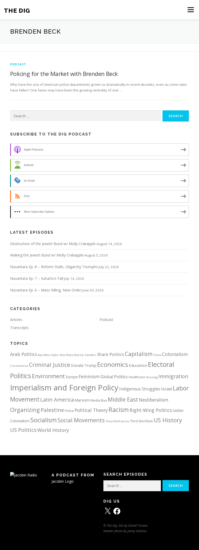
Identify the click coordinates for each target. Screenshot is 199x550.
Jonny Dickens (136, 531)
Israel (166, 389)
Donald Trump (83, 365)
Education (138, 365)
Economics (112, 364)
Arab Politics (23, 354)
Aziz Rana (67, 355)
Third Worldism (141, 421)
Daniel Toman (137, 525)
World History (53, 430)
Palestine (52, 409)
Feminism (89, 376)
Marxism (82, 400)
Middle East (123, 399)
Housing (152, 377)
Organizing (25, 410)
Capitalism (139, 354)
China (157, 355)
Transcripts (19, 327)
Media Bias (98, 400)
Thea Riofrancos (117, 421)
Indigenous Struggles (139, 389)
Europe (72, 376)
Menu (190, 9)
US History (168, 420)
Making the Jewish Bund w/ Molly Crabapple (46, 255)
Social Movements (81, 420)
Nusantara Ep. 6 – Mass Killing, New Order (45, 290)
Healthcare (137, 377)
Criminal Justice (49, 364)
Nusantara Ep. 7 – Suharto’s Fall (36, 278)
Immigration (173, 376)
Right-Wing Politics (151, 410)
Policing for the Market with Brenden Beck (64, 73)
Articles (16, 319)
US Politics (23, 429)
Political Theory (91, 410)
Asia (40, 355)
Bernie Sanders (85, 355)
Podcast (18, 64)
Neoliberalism (153, 400)
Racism (119, 409)
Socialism (43, 420)
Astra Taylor (51, 355)
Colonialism (175, 354)
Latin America (57, 399)
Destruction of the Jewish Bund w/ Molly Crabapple (53, 243)
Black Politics (110, 354)
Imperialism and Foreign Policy (64, 387)
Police (69, 411)
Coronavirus (19, 366)
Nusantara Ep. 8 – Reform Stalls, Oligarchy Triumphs (54, 266)
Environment (48, 376)
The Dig (17, 10)
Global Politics (114, 377)
